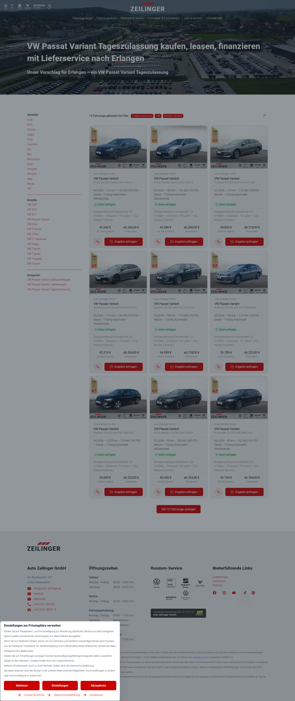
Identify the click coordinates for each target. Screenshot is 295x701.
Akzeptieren (98, 685)
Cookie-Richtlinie (34, 695)
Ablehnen (22, 685)
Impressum (96, 695)
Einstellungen (60, 685)
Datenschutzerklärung (67, 695)
